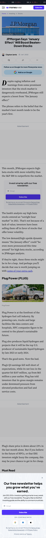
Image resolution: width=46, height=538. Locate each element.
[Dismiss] (42, 478)
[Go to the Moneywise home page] (14, 8)
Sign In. (29, 534)
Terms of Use (35, 528)
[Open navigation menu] (3, 7)
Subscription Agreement (16, 530)
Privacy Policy (33, 530)
